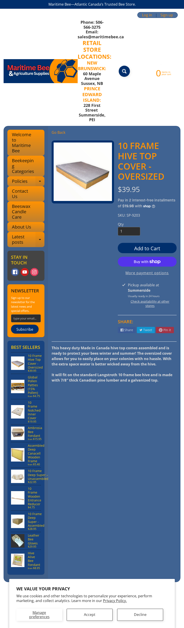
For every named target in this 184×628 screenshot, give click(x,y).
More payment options (147, 272)
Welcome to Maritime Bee (21, 143)
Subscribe (24, 329)
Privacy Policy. (115, 600)
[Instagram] (34, 272)
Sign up (166, 15)
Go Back (58, 132)
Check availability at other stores (150, 303)
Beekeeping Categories (23, 166)
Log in (147, 15)
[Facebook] (15, 272)
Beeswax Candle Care (21, 211)
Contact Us (20, 193)
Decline (140, 614)
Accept (89, 614)
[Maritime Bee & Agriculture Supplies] (41, 71)
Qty (121, 224)
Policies (28, 182)
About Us (21, 227)
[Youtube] (25, 272)
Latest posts (28, 240)
